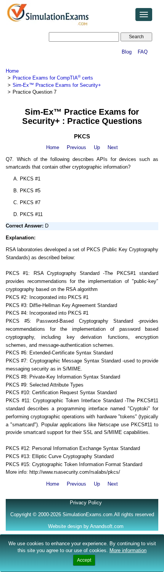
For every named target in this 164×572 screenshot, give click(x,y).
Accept (84, 560)
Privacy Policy (86, 502)
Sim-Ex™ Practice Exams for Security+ (57, 85)
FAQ (143, 52)
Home (12, 71)
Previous (76, 147)
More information (127, 550)
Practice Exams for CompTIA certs (53, 78)
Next (113, 147)
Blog (127, 52)
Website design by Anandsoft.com (86, 526)
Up (97, 147)
